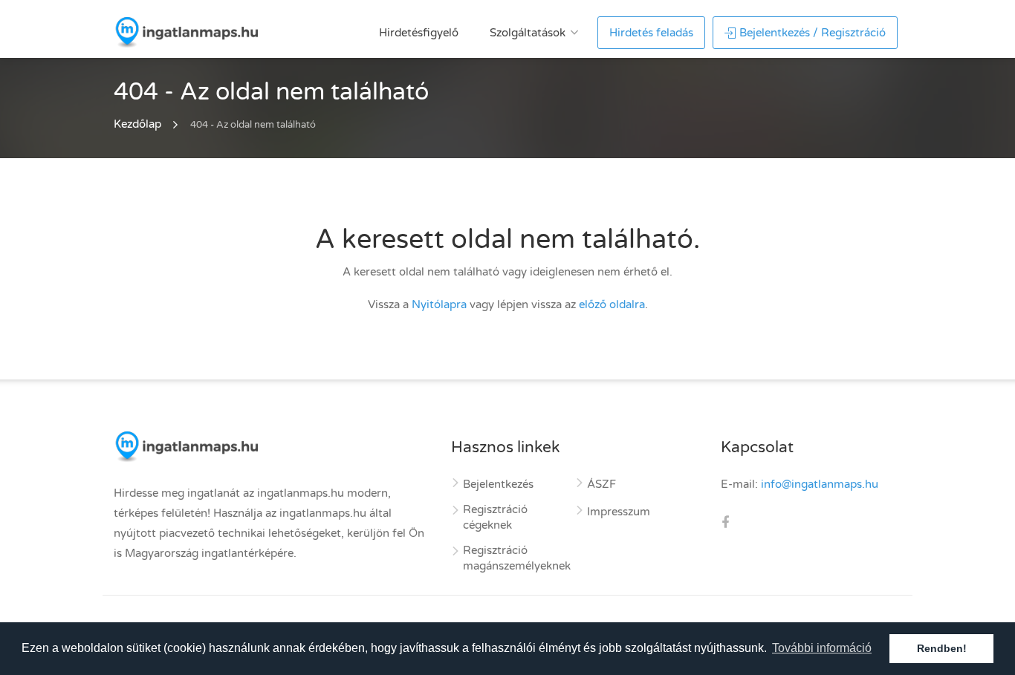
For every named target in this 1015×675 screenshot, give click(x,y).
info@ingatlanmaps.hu (819, 484)
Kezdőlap (137, 124)
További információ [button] (822, 648)
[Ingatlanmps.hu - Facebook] (725, 524)
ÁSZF (601, 484)
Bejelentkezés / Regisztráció (812, 32)
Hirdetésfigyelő (418, 32)
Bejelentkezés (498, 484)
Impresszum (618, 511)
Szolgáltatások (527, 32)
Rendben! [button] (942, 648)
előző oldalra (612, 304)
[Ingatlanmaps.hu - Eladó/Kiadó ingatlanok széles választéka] (186, 32)
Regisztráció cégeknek (495, 517)
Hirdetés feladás (651, 32)
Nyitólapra (439, 304)
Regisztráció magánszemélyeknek (517, 558)
